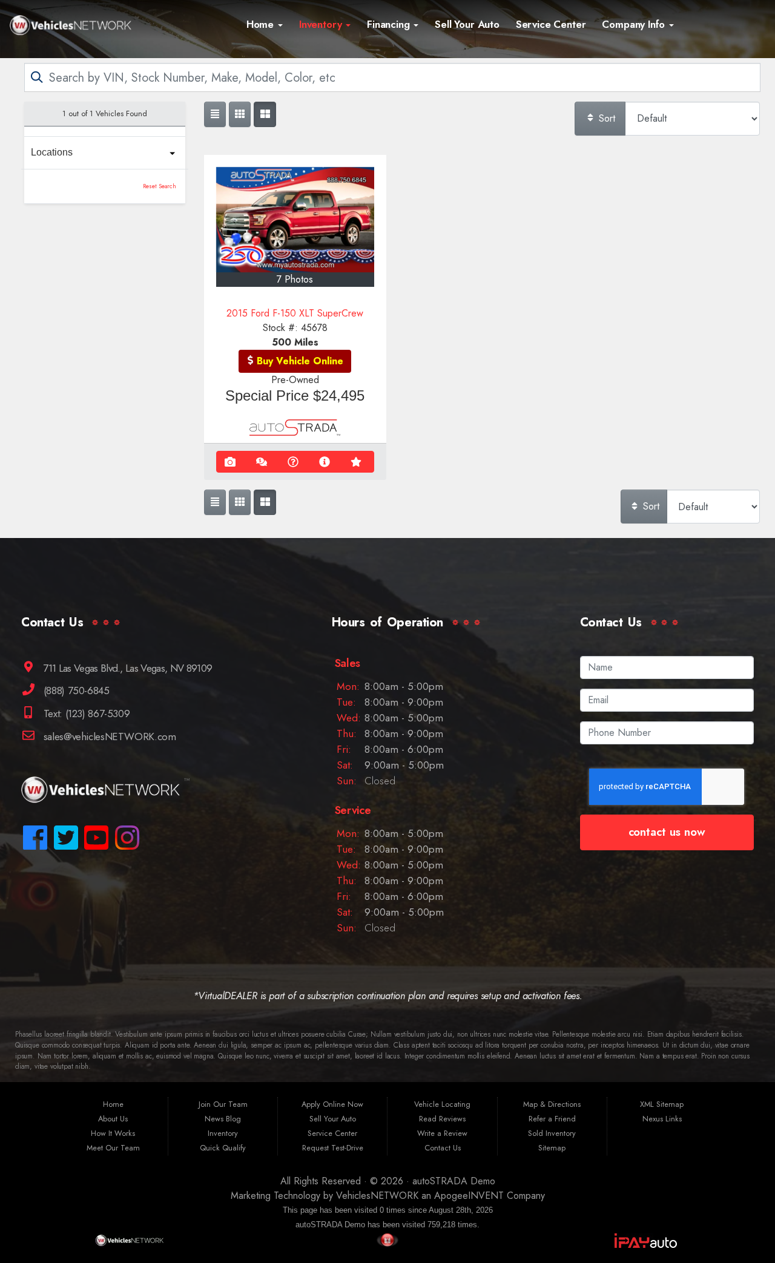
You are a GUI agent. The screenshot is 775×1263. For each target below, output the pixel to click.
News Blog (223, 1118)
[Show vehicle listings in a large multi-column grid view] (240, 114)
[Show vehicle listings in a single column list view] (215, 114)
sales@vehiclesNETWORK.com (108, 736)
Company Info (635, 24)
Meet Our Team (113, 1147)
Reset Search (159, 186)
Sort (605, 118)
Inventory (322, 24)
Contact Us (442, 1147)
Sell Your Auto (467, 24)
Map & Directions (552, 1104)
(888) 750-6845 (75, 690)
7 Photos (295, 279)
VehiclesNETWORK (377, 1195)
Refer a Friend (552, 1118)
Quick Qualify (223, 1147)
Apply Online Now (332, 1104)
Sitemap (552, 1147)
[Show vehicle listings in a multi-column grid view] (264, 114)
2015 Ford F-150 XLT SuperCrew (294, 313)
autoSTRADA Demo (453, 1181)
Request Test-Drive (332, 1147)
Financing (389, 24)
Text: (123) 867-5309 (85, 713)
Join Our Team (223, 1104)
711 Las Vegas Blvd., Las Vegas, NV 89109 (126, 667)
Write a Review (442, 1133)
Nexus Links (662, 1118)
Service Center (551, 24)
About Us (113, 1118)
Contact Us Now (666, 832)
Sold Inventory (552, 1133)
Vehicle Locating (442, 1104)
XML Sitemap (662, 1104)
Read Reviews (442, 1118)
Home (261, 24)
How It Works (113, 1133)
